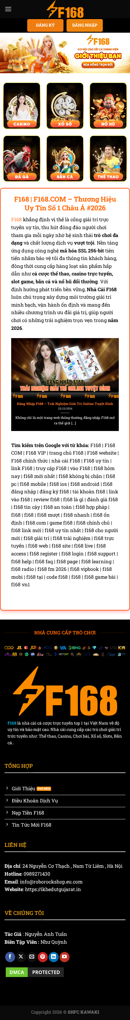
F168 (16, 219)
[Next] (116, 384)
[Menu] (8, 9)
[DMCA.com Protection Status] (35, 971)
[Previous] (14, 384)
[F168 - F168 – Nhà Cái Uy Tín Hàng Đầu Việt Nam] (65, 9)
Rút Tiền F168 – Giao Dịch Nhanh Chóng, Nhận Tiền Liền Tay (67, 404)
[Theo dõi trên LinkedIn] (54, 957)
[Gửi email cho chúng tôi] (32, 957)
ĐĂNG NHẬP (84, 25)
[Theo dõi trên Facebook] (10, 957)
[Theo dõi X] (21, 957)
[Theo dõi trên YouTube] (65, 957)
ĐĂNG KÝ (45, 25)
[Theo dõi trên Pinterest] (43, 957)
